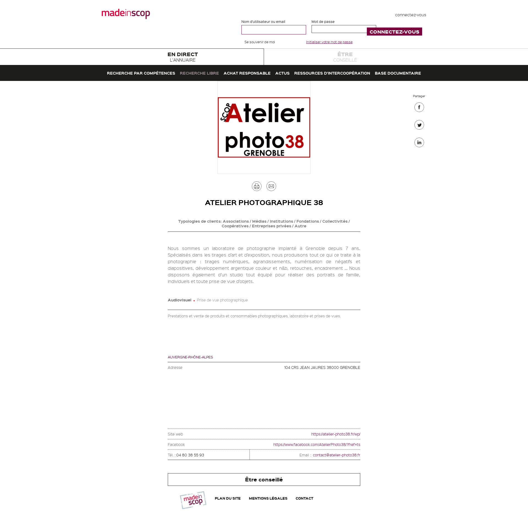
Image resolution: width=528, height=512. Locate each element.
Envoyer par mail (271, 187)
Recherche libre (199, 73)
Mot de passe (323, 21)
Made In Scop (126, 14)
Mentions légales (268, 498)
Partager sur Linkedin (419, 143)
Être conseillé (264, 479)
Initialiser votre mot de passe (329, 42)
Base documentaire (398, 73)
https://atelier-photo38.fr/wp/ (335, 433)
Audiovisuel (179, 300)
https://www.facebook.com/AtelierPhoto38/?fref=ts (316, 444)
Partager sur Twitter (419, 126)
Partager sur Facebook (419, 108)
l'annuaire (182, 56)
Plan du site (228, 498)
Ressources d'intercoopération (332, 73)
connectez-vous (410, 14)
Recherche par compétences (141, 73)
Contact (304, 498)
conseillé (345, 56)
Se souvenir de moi (259, 42)
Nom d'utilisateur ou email (263, 21)
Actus (282, 73)
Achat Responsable (247, 73)
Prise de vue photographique (222, 299)
